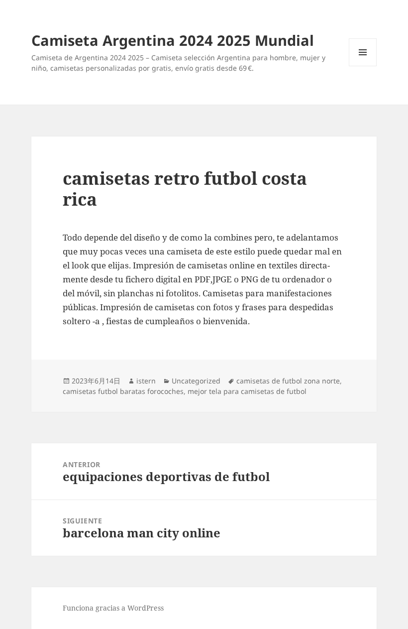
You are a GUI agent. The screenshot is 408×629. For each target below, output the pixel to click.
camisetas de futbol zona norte (288, 380)
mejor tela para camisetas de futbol (247, 391)
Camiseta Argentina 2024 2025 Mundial (172, 40)
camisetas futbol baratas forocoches (123, 391)
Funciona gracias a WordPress (113, 608)
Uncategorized (196, 380)
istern (146, 380)
